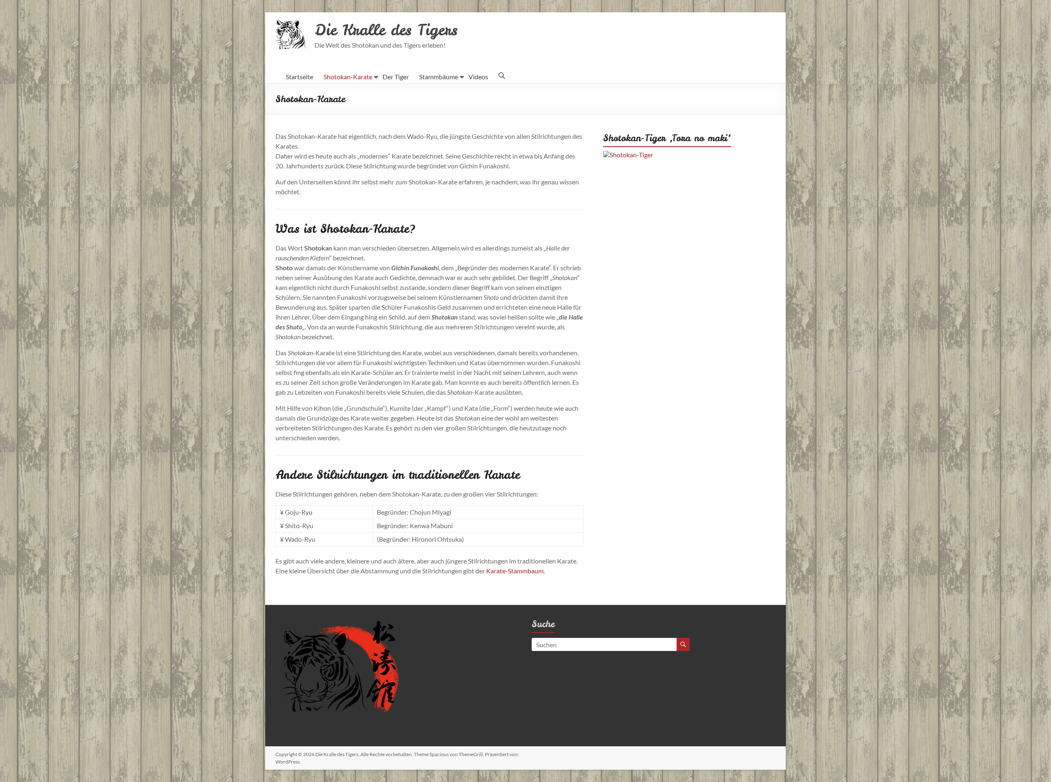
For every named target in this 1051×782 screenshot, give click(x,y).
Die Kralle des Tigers (386, 30)
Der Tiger (396, 76)
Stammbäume (438, 76)
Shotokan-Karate (348, 76)
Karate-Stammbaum (515, 571)
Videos (478, 76)
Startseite (299, 76)
